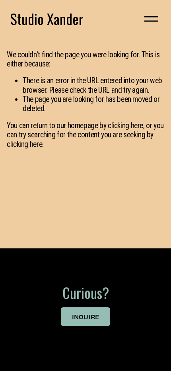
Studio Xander (47, 18)
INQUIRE (85, 316)
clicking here (125, 125)
